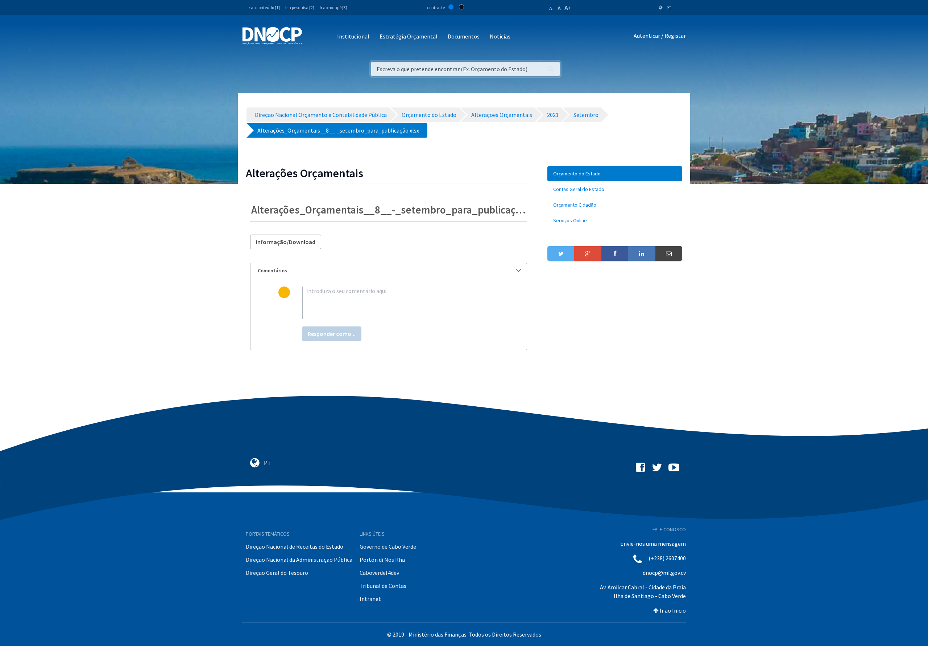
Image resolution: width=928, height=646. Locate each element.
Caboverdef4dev (379, 572)
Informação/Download (285, 241)
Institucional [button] (353, 36)
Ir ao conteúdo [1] (264, 7)
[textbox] (400, 303)
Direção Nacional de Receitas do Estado (294, 546)
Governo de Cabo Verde (388, 546)
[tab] (388, 270)
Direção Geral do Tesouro (277, 572)
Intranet (370, 598)
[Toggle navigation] (311, 37)
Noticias (500, 36)
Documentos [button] (464, 36)
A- (551, 8)
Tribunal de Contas (383, 585)
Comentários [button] (272, 270)
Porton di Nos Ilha (382, 559)
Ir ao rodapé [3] (333, 7)
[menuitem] (614, 173)
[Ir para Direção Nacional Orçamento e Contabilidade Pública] (272, 36)
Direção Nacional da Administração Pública (299, 559)
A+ (568, 8)
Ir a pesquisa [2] (299, 7)
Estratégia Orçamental (409, 36)
